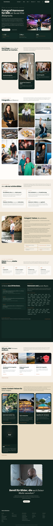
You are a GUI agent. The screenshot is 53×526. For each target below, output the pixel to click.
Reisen (24, 1)
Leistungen (18, 1)
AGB (32, 517)
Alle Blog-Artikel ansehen (5, 377)
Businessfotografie (4, 516)
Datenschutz (33, 516)
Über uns (38, 1)
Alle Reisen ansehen (5, 455)
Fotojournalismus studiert (43, 245)
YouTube (43, 517)
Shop (27, 1)
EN (42, 1)
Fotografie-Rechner (24, 516)
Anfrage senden (26, 501)
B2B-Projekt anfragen (6, 29)
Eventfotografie (4, 517)
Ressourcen (33, 1)
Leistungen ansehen (14, 29)
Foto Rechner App (14, 516)
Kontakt (47, 1)
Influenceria (27, 246)
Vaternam (41, 249)
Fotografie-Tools (24, 517)
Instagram (43, 516)
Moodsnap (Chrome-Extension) (26, 520)
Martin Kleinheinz (7, 1)
